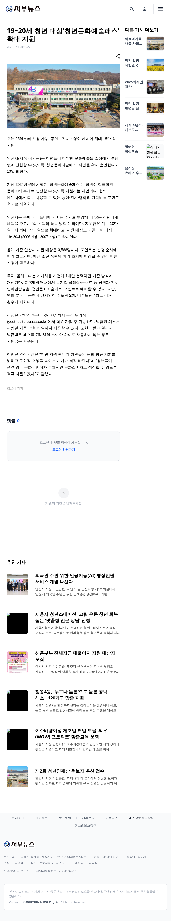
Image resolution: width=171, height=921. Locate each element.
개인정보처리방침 (141, 818)
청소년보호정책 (85, 825)
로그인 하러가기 (63, 449)
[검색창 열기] (132, 9)
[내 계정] (144, 9)
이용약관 (111, 818)
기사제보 (41, 818)
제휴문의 (88, 818)
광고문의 (65, 818)
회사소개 (18, 818)
